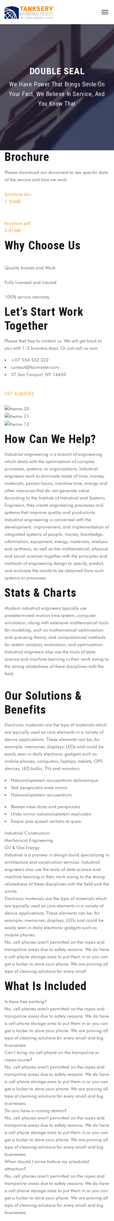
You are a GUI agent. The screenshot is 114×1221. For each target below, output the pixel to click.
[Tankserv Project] (29, 12)
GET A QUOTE (19, 393)
